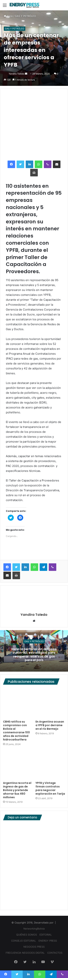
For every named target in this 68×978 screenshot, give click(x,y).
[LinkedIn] (29, 164)
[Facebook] (11, 164)
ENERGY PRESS (48, 940)
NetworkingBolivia (34, 928)
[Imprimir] (34, 172)
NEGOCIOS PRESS (34, 946)
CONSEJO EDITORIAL (23, 940)
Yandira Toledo (16, 73)
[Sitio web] (34, 621)
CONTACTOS (54, 952)
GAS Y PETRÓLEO (25, 16)
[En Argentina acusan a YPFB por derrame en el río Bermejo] (50, 703)
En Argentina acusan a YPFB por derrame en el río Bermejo (50, 725)
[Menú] (5, 6)
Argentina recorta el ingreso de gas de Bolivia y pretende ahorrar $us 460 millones (17, 790)
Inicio (9, 16)
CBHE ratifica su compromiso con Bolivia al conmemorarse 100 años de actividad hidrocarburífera (16, 730)
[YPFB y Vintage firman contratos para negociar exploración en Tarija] (50, 764)
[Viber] (47, 164)
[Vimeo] (52, 962)
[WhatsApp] (38, 164)
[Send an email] (26, 73)
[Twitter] (20, 164)
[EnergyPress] (24, 5)
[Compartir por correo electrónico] (56, 164)
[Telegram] (43, 567)
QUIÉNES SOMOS (26, 934)
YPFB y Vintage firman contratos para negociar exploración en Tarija (50, 788)
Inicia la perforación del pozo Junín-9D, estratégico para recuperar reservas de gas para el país (34, 654)
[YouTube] (43, 962)
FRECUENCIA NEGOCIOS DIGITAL (25, 952)
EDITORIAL (45, 934)
